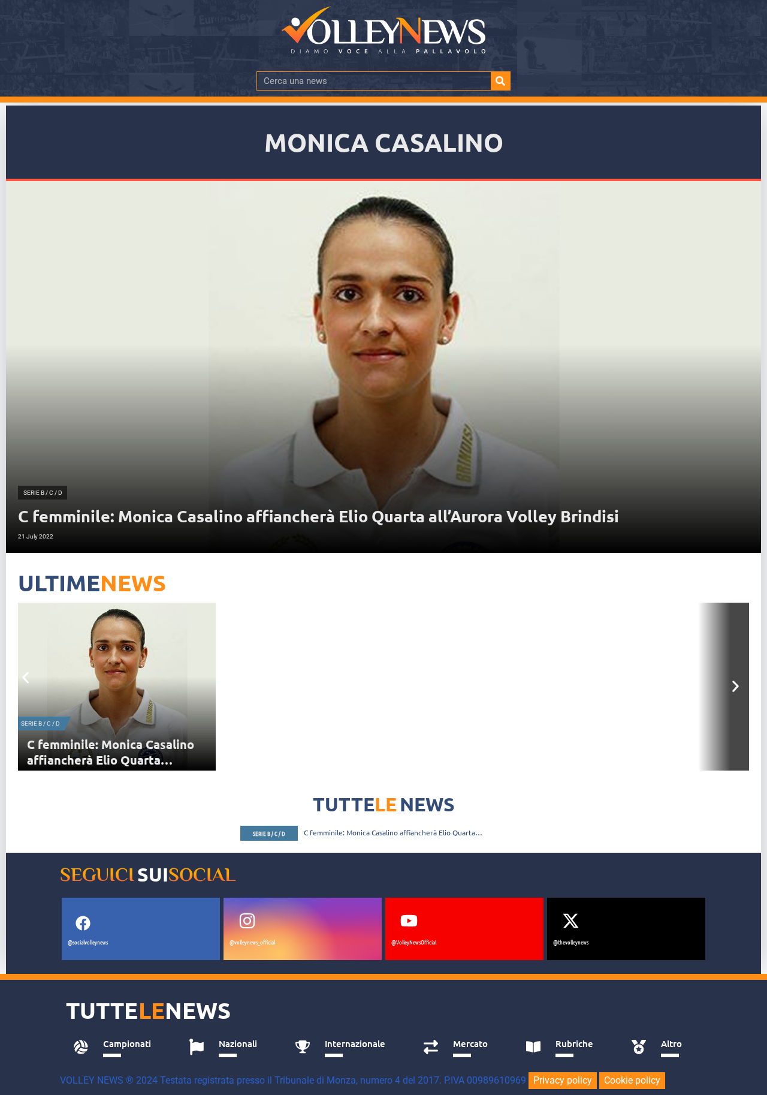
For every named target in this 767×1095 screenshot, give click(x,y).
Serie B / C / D (40, 723)
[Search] (500, 81)
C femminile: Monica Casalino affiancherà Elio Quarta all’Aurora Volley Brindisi (110, 759)
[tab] (118, 1047)
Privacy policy (562, 1080)
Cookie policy (632, 1080)
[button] (25, 677)
